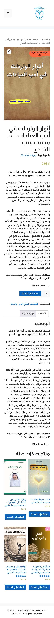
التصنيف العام (33, 40)
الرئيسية (46, 40)
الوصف (42, 313)
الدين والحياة (17, 304)
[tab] (42, 313)
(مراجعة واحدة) (29, 155)
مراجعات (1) (28, 313)
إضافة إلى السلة (30, 293)
